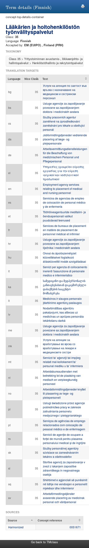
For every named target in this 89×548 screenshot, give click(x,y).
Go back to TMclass (44, 542)
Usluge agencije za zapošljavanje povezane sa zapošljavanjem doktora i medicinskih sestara (64, 107)
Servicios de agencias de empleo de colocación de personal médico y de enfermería (64, 202)
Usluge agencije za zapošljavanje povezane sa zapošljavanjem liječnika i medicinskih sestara (64, 243)
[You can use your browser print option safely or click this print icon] (83, 5)
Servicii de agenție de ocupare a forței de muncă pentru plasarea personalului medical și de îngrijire (64, 439)
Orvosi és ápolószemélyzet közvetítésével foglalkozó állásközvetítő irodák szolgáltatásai (64, 257)
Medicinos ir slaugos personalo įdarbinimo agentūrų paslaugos (62, 301)
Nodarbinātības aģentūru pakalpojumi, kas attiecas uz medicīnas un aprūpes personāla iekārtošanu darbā (63, 314)
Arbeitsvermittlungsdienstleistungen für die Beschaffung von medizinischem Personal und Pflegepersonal (65, 155)
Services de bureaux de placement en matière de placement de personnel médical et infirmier (64, 230)
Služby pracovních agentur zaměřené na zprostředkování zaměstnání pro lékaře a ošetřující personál (64, 123)
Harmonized (16, 527)
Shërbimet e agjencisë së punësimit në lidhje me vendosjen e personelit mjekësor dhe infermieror (65, 484)
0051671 (75, 527)
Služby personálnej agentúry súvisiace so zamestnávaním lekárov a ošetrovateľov (61, 452)
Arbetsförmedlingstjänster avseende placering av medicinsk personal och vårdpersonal (63, 498)
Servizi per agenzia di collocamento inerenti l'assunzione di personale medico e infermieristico (65, 271)
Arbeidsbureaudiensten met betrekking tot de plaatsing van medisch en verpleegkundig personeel (62, 377)
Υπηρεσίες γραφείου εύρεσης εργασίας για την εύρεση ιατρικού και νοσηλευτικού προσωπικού (63, 173)
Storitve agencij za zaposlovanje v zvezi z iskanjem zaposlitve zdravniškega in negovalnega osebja (64, 468)
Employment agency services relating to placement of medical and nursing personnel (62, 189)
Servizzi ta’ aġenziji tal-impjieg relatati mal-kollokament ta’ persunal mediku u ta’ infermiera (63, 362)
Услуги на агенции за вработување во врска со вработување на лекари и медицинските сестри (59, 346)
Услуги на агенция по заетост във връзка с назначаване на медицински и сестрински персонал (64, 92)
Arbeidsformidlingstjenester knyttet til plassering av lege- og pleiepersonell (64, 393)
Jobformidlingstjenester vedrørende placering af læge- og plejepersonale (65, 139)
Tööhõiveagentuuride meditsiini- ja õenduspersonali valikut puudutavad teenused (64, 216)
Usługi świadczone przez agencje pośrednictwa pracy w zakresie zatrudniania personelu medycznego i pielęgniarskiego (64, 409)
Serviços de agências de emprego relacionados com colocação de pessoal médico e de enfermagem (64, 425)
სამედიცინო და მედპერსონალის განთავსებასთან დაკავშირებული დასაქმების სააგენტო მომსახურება (64, 287)
